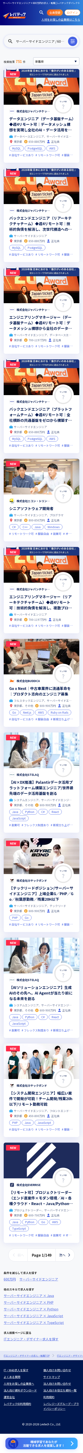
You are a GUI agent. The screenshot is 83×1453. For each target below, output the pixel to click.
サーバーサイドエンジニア (38, 1279)
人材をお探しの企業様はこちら (61, 19)
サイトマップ (51, 1377)
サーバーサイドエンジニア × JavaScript (33, 1315)
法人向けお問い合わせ (57, 1383)
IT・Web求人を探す (16, 1370)
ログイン (72, 12)
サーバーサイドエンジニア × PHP (28, 1302)
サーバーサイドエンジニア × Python (31, 1309)
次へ (62, 1255)
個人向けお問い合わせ (57, 1370)
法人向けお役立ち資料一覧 (60, 1390)
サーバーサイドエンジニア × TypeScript (34, 1322)
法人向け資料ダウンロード (20, 1390)
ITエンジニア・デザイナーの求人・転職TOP (27, 1355)
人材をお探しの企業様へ (19, 1383)
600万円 (10, 1279)
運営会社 (9, 1397)
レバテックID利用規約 (17, 1404)
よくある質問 (12, 1377)
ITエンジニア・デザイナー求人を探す (31, 1339)
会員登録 (54, 12)
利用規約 (48, 1397)
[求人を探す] (41, 12)
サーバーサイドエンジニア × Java (29, 1295)
